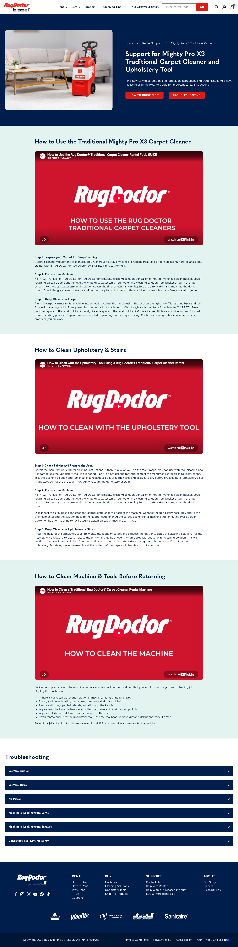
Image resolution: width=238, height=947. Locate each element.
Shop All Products (116, 894)
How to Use (79, 882)
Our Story (210, 882)
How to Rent (80, 886)
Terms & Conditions (136, 940)
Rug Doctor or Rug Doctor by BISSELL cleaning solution (98, 279)
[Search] (217, 7)
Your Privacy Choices (209, 940)
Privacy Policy (162, 940)
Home (129, 43)
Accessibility (184, 940)
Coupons (77, 898)
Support (90, 7)
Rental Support (152, 43)
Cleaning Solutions (117, 886)
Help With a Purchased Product (166, 890)
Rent (61, 7)
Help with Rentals (157, 886)
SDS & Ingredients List (160, 894)
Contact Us (153, 882)
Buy (74, 7)
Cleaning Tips (112, 7)
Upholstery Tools (115, 890)
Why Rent (78, 890)
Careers (208, 886)
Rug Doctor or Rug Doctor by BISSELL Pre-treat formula (89, 265)
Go (202, 7)
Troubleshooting (187, 95)
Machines (111, 882)
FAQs (75, 894)
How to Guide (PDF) (144, 95)
